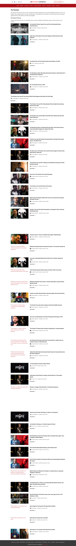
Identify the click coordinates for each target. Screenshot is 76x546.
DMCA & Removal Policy (30, 542)
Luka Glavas (34, 365)
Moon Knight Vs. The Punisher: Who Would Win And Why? (42, 506)
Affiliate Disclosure (38, 542)
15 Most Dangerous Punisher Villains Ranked (40, 363)
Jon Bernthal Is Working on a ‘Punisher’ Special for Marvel (42, 424)
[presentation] (19, 28)
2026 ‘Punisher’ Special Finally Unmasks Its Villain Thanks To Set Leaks (45, 270)
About (53, 5)
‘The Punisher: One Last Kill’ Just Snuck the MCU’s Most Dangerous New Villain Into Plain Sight (32, 96)
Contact (57, 5)
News (18, 5)
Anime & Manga (37, 5)
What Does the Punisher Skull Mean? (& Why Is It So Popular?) (44, 412)
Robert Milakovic (35, 76)
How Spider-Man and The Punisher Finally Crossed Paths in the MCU (45, 61)
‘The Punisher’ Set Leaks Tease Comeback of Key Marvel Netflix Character (46, 305)
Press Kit (17, 542)
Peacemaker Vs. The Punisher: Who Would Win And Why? (42, 529)
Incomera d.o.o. (45, 544)
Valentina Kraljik (35, 176)
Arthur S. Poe (34, 379)
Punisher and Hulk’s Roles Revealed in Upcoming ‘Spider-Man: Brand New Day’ (47, 293)
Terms (49, 542)
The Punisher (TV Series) (16, 18)
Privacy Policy (44, 542)
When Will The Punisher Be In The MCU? (39, 518)
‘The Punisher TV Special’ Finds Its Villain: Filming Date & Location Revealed (47, 328)
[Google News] (21, 2)
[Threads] (19, 2)
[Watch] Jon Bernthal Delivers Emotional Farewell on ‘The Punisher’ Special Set (47, 246)
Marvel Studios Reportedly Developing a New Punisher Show (43, 447)
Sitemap (57, 542)
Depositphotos (62, 542)
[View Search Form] (63, 2)
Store (55, 1)
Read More (32, 30)
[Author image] (30, 27)
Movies (21, 5)
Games (43, 5)
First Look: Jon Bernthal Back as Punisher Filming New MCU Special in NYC (46, 316)
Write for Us (13, 542)
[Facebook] (15, 2)
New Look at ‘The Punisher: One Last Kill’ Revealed (41, 174)
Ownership (53, 542)
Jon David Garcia (35, 86)
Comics (31, 5)
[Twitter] (17, 2)
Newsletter (60, 1)
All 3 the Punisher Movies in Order (37, 84)
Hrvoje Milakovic (35, 39)
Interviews (48, 5)
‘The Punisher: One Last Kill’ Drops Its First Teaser (41, 186)
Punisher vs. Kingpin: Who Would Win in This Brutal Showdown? (44, 387)
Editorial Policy (22, 542)
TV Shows (26, 5)
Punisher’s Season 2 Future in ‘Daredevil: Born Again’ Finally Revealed (45, 234)
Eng (33, 63)
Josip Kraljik (34, 27)
